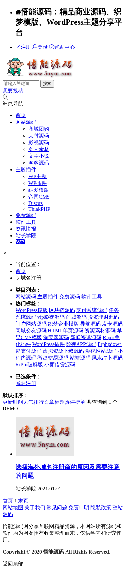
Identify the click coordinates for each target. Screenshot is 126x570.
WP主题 (37, 176)
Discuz (35, 203)
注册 (26, 47)
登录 (42, 47)
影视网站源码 (100, 351)
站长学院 (26, 235)
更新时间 (13, 402)
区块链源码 (62, 310)
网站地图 (13, 507)
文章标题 (54, 402)
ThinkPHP (39, 209)
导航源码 (90, 324)
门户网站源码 (31, 324)
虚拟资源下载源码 (63, 351)
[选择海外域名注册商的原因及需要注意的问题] (45, 454)
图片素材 (38, 149)
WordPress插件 (48, 344)
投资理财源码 (103, 317)
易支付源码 (28, 351)
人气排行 (33, 402)
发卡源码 (112, 324)
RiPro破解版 (29, 364)
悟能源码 (53, 551)
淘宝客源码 (56, 337)
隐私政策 (100, 507)
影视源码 (38, 142)
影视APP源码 (81, 344)
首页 (21, 115)
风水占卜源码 (107, 357)
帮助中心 (64, 47)
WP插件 (37, 183)
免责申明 (78, 507)
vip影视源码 (51, 317)
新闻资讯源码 (85, 337)
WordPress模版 (32, 310)
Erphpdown (110, 344)
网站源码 (26, 122)
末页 (23, 500)
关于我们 (35, 507)
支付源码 (38, 135)
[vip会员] (20, 242)
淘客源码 (38, 163)
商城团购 (38, 129)
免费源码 (26, 215)
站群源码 (80, 357)
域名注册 (26, 383)
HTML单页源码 (65, 330)
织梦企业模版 (63, 324)
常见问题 (57, 507)
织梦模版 (38, 190)
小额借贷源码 (59, 364)
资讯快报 (26, 228)
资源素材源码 (100, 330)
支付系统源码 (91, 310)
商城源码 (76, 317)
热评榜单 (75, 402)
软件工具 (26, 222)
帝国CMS (39, 196)
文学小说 (38, 156)
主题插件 (26, 169)
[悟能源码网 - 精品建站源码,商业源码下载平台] (39, 77)
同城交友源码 (31, 330)
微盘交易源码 (52, 357)
